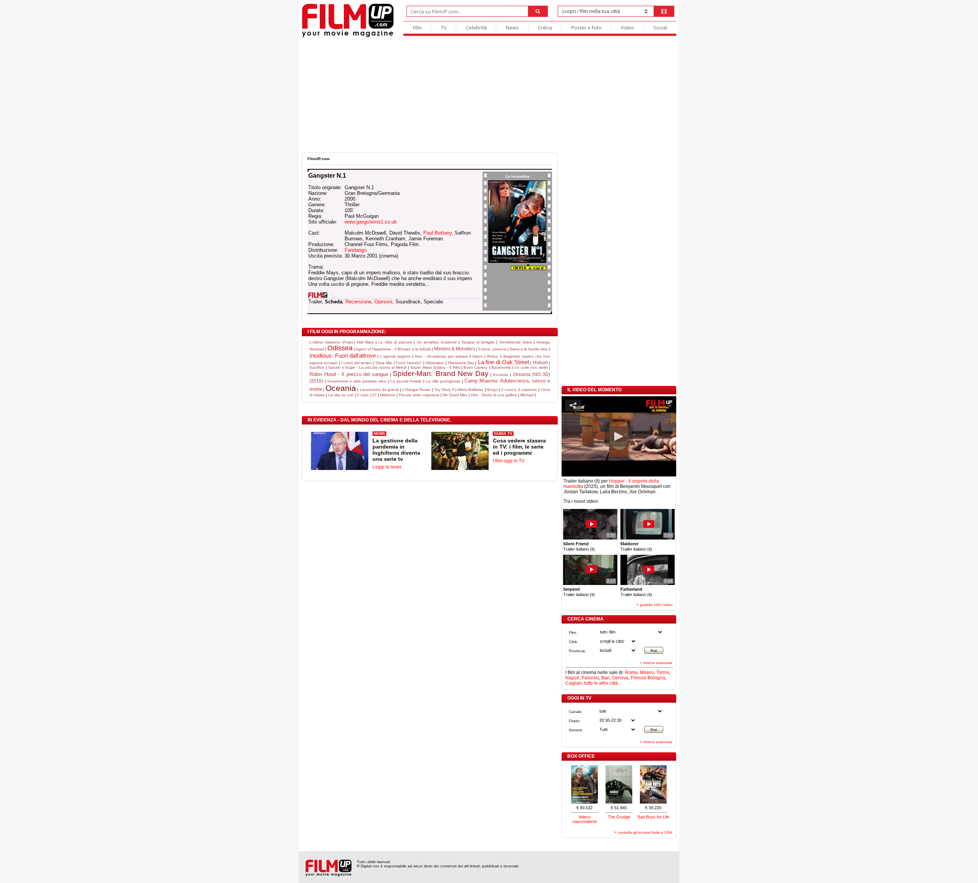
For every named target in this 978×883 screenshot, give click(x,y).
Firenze (638, 677)
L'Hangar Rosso (416, 389)
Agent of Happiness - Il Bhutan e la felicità (393, 349)
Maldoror (387, 395)
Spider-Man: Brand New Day (441, 373)
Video (627, 27)
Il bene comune (492, 349)
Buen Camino (475, 367)
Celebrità (476, 27)
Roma (631, 672)
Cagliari (573, 683)
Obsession (435, 363)
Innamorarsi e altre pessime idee (356, 381)
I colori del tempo (356, 363)
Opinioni (383, 302)
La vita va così (341, 395)
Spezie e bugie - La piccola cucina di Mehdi (367, 367)
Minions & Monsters (454, 349)
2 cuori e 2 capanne (519, 389)
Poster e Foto (586, 27)
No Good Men (455, 395)
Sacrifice (316, 367)
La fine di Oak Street (503, 362)
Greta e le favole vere (529, 349)
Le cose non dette (531, 367)
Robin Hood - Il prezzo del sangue (348, 374)
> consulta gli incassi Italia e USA (643, 832)
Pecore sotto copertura (419, 395)
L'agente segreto (395, 356)
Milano (647, 672)
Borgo (492, 389)
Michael (527, 395)
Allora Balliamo (470, 389)
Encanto (500, 375)
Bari (605, 677)
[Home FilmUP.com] (347, 36)
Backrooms (501, 367)
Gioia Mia (384, 363)
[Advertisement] (489, 94)
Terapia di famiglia (477, 342)
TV (444, 27)
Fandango (355, 250)
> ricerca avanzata (656, 663)
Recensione (358, 302)
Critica (545, 27)
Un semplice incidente (437, 342)
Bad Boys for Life (653, 817)
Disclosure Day (461, 363)
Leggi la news (387, 467)
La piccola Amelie (406, 381)
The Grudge (619, 817)
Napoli (572, 677)
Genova (620, 677)
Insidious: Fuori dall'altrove (342, 355)
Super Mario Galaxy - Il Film (435, 367)
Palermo (590, 677)
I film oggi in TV (509, 460)
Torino (662, 672)
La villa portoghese (443, 381)
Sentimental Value (515, 342)
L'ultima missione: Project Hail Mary (341, 342)
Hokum (540, 362)
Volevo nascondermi (585, 819)
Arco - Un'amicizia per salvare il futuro (449, 356)
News (512, 27)
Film (417, 27)
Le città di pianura (395, 342)
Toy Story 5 (444, 389)
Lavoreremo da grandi (379, 389)
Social (660, 27)
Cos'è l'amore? (409, 363)
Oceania (340, 388)
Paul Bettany (437, 233)
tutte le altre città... (602, 683)
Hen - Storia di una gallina (494, 395)
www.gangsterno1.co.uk (371, 222)
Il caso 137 (367, 395)
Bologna (656, 677)
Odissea (340, 348)
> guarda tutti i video (654, 605)
